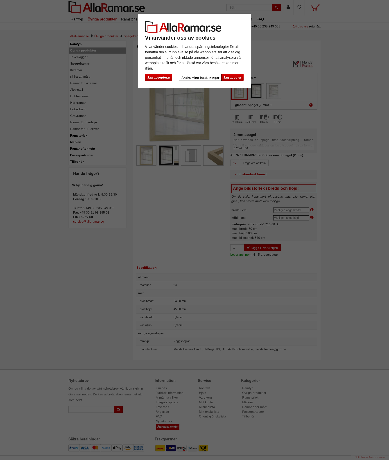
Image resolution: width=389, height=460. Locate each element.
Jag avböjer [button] (232, 77)
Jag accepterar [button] (158, 77)
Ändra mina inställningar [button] (200, 77)
